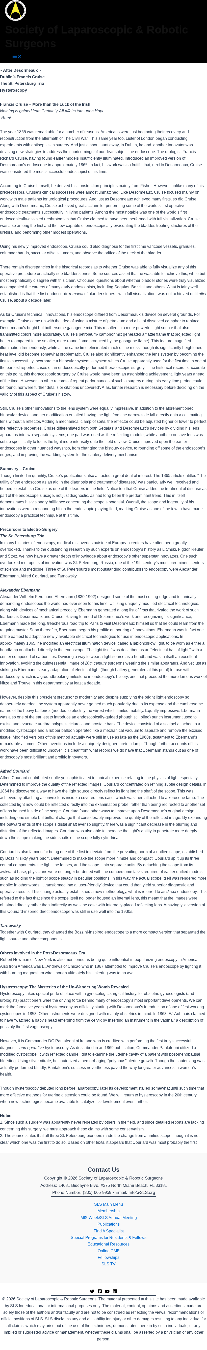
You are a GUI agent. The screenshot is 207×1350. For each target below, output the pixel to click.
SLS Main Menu (108, 1204)
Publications (108, 1224)
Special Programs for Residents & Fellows (108, 1237)
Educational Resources (109, 1244)
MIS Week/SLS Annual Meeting (109, 1218)
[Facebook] (99, 1292)
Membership (108, 1211)
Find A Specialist (109, 1231)
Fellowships (108, 1257)
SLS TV (108, 1264)
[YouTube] (107, 1292)
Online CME (109, 1251)
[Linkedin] (115, 1292)
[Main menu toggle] (17, 56)
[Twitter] (92, 1292)
